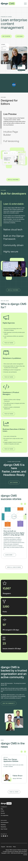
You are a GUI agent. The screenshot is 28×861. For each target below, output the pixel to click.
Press (14, 846)
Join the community (9, 703)
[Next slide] (23, 85)
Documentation (4, 822)
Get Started (6, 36)
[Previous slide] (5, 85)
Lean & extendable (13, 203)
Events (2, 811)
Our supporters (4, 815)
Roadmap (3, 824)
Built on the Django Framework (13, 237)
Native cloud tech (12, 229)
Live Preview (10, 114)
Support (3, 846)
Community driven (13, 245)
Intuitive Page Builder (10, 133)
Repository (3, 826)
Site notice (9, 846)
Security (3, 813)
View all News (14, 791)
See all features (13, 179)
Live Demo (20, 36)
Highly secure (10, 251)
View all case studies (14, 567)
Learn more (9, 554)
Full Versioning (11, 141)
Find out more (8, 342)
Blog (2, 809)
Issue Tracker (4, 829)
